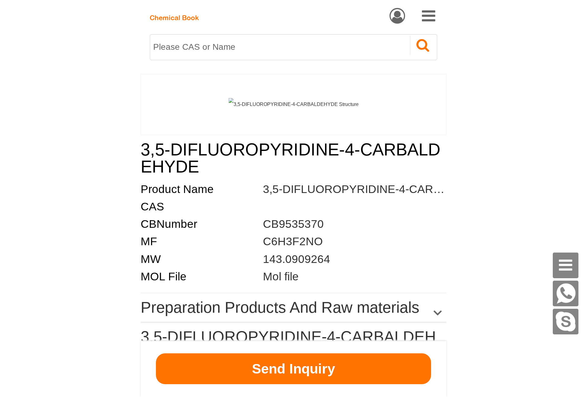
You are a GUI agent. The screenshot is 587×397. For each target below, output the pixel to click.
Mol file (281, 276)
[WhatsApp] (565, 293)
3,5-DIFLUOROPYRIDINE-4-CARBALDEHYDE (383, 189)
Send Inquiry (293, 369)
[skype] (565, 321)
